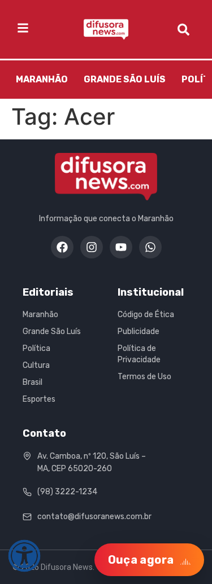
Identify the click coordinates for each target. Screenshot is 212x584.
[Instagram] (91, 247)
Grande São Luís (125, 79)
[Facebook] (62, 247)
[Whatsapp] (150, 247)
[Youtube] (121, 247)
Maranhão (42, 79)
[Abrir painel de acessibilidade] (24, 555)
